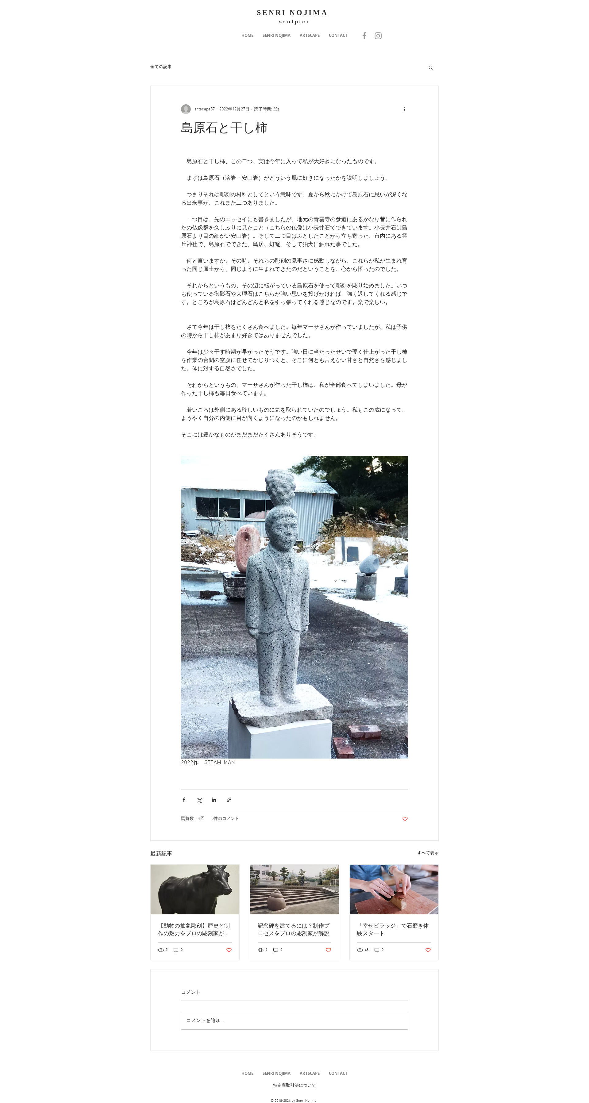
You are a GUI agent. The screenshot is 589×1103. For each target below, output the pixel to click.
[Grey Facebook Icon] (364, 35)
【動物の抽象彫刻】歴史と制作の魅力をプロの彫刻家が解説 (194, 929)
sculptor (294, 21)
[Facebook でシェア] (184, 800)
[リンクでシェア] (229, 800)
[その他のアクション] (404, 109)
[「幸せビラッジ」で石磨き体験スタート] (394, 889)
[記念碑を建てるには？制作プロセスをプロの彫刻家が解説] (294, 889)
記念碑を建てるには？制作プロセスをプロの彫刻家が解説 (293, 929)
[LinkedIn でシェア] (214, 800)
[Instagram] (378, 35)
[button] (276, 35)
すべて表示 (428, 853)
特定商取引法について (294, 1085)
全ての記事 (161, 67)
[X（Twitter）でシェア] (199, 800)
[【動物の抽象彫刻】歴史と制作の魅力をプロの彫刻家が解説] (195, 889)
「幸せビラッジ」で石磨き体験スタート (393, 929)
